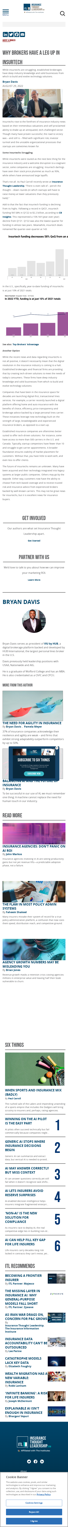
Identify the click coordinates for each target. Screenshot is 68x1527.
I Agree (34, 1521)
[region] (34, 1499)
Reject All (34, 1512)
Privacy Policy (44, 1494)
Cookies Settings (34, 1502)
